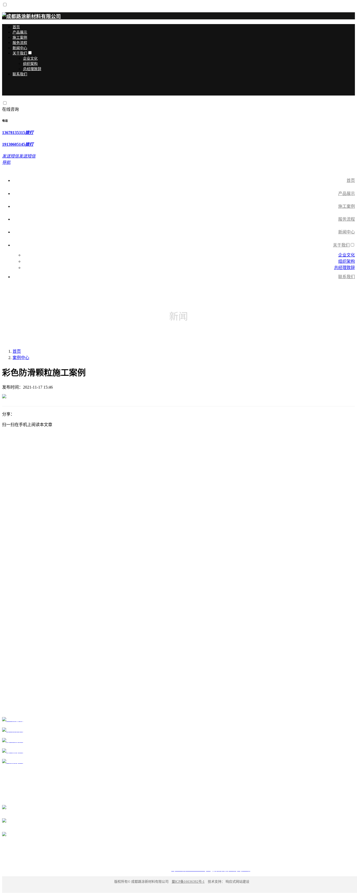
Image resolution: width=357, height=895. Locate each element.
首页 (17, 351)
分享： (8, 414)
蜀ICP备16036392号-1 (188, 881)
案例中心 (21, 357)
